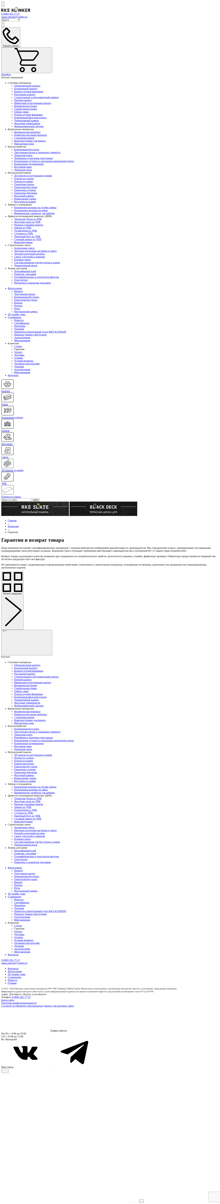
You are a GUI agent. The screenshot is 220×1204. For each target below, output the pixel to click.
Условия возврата (23, 360)
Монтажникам (22, 340)
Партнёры (19, 326)
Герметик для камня (25, 274)
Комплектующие (23, 242)
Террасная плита (23, 155)
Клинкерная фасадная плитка (30, 117)
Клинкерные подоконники (29, 164)
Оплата (18, 352)
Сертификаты (21, 323)
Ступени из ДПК (23, 233)
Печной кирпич (23, 100)
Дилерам (19, 329)
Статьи (18, 346)
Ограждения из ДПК (25, 230)
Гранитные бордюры (25, 193)
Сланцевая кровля (24, 138)
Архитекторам (22, 337)
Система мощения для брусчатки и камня (37, 262)
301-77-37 (10, 14)
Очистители (21, 280)
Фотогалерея (15, 288)
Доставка (19, 355)
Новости (19, 320)
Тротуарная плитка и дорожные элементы (37, 152)
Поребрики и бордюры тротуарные (33, 158)
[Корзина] (26, 60)
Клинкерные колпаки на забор (31, 210)
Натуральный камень (26, 311)
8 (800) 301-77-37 (21, 997)
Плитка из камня (23, 181)
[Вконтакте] (25, 1064)
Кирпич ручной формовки (28, 91)
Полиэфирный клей (25, 271)
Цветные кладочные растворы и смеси (35, 251)
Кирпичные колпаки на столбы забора (35, 207)
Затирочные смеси (24, 248)
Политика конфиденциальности (19, 1003)
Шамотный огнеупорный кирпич (32, 103)
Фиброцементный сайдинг (29, 126)
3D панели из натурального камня (33, 175)
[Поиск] (3, 4)
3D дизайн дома (16, 314)
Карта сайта (7, 1000)
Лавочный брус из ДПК (27, 236)
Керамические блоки (25, 106)
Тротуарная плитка (24, 294)
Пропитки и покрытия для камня (32, 282)
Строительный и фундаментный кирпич (36, 97)
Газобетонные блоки (25, 109)
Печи (17, 308)
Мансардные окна (24, 143)
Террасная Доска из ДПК (28, 219)
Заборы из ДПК (22, 227)
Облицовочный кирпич (27, 85)
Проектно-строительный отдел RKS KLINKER (40, 331)
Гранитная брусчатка (25, 187)
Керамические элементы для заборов (34, 213)
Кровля (18, 302)
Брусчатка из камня (25, 201)
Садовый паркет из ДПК (27, 239)
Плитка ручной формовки (28, 114)
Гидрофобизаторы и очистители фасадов (36, 277)
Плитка (18, 305)
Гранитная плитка (24, 184)
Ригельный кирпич (24, 94)
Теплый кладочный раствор (29, 253)
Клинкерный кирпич (25, 88)
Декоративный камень (26, 120)
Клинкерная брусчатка (26, 149)
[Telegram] (74, 1064)
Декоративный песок (25, 265)
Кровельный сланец (25, 198)
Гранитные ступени (25, 190)
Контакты (13, 375)
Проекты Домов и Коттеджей (30, 334)
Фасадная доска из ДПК (27, 222)
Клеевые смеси (22, 259)
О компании (14, 317)
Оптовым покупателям (26, 363)
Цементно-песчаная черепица (30, 135)
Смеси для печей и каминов (29, 256)
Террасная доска (23, 169)
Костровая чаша (23, 167)
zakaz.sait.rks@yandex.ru (14, 16)
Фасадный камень (24, 196)
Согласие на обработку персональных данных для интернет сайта (37, 1005)
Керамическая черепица (27, 132)
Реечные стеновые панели (28, 225)
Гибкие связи (21, 111)
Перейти (6, 74)
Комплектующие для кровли (30, 140)
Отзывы (18, 358)
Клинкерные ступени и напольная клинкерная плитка (44, 161)
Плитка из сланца (24, 178)
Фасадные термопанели (27, 123)
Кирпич (18, 291)
